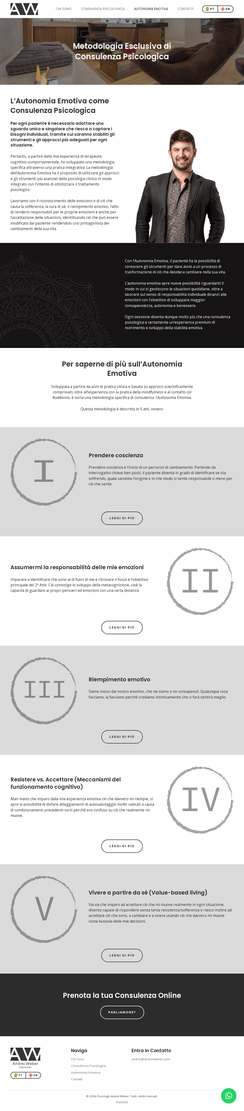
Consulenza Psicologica (103, 9)
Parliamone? (122, 1012)
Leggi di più (122, 518)
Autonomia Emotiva (151, 9)
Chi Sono (63, 9)
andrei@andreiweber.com (151, 1059)
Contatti (185, 9)
